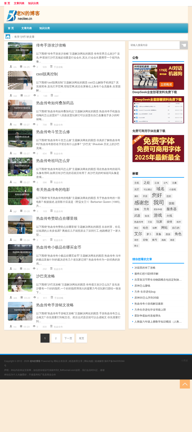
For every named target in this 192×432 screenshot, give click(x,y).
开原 (145, 196)
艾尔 (138, 233)
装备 (158, 234)
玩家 (159, 221)
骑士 (136, 245)
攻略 (136, 209)
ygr (15, 211)
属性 (136, 196)
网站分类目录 (60, 360)
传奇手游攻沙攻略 (51, 45)
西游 (168, 234)
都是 (172, 239)
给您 (145, 227)
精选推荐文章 (75, 360)
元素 (174, 182)
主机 (136, 182)
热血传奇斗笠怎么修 (53, 131)
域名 (160, 188)
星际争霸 (158, 209)
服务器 (171, 208)
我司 (158, 202)
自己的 (175, 227)
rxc (15, 124)
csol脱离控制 (47, 73)
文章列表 (19, 3)
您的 (168, 196)
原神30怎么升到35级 (146, 297)
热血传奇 (58, 124)
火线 (169, 215)
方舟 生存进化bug (144, 291)
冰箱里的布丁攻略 (144, 267)
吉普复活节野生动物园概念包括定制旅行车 (159, 279)
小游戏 (172, 189)
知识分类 (33, 3)
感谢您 (141, 202)
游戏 (158, 215)
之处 (147, 182)
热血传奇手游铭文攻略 (55, 304)
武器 (137, 215)
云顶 (156, 182)
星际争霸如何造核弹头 (147, 315)
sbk (15, 297)
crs (15, 66)
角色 (178, 233)
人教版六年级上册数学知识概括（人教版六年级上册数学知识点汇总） (159, 321)
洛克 (147, 215)
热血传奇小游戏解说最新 (148, 303)
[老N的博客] (24, 7)
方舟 (146, 209)
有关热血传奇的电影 (53, 189)
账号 (154, 239)
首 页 (7, 3)
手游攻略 (58, 66)
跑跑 (164, 239)
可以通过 (148, 189)
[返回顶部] (184, 384)
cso (15, 95)
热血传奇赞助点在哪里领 (56, 218)
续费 (155, 227)
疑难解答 (99, 360)
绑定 (136, 227)
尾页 (81, 338)
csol (56, 95)
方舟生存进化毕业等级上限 (150, 309)
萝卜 (149, 234)
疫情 (169, 221)
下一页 (68, 338)
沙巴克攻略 (45, 276)
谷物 (145, 239)
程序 (179, 221)
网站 (164, 227)
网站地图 (88, 360)
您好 (157, 194)
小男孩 (184, 360)
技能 (171, 203)
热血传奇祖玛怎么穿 (53, 160)
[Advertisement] (96, 406)
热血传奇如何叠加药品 (55, 102)
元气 (166, 182)
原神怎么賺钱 (142, 285)
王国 (150, 221)
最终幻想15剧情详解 (146, 273)
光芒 (136, 189)
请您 (136, 239)
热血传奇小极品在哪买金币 (58, 247)
